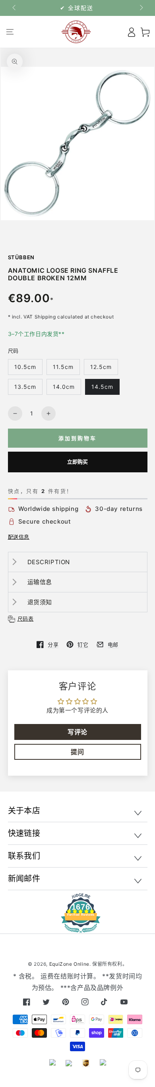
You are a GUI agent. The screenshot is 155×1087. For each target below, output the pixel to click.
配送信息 (18, 537)
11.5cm (63, 366)
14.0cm (64, 386)
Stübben (21, 257)
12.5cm (101, 366)
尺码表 (25, 618)
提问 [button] (77, 752)
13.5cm (25, 386)
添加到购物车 (77, 438)
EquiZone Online (69, 964)
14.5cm (102, 386)
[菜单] (10, 32)
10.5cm (25, 366)
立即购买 (77, 461)
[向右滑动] (140, 8)
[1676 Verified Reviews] (77, 927)
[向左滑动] (14, 8)
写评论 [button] (77, 732)
